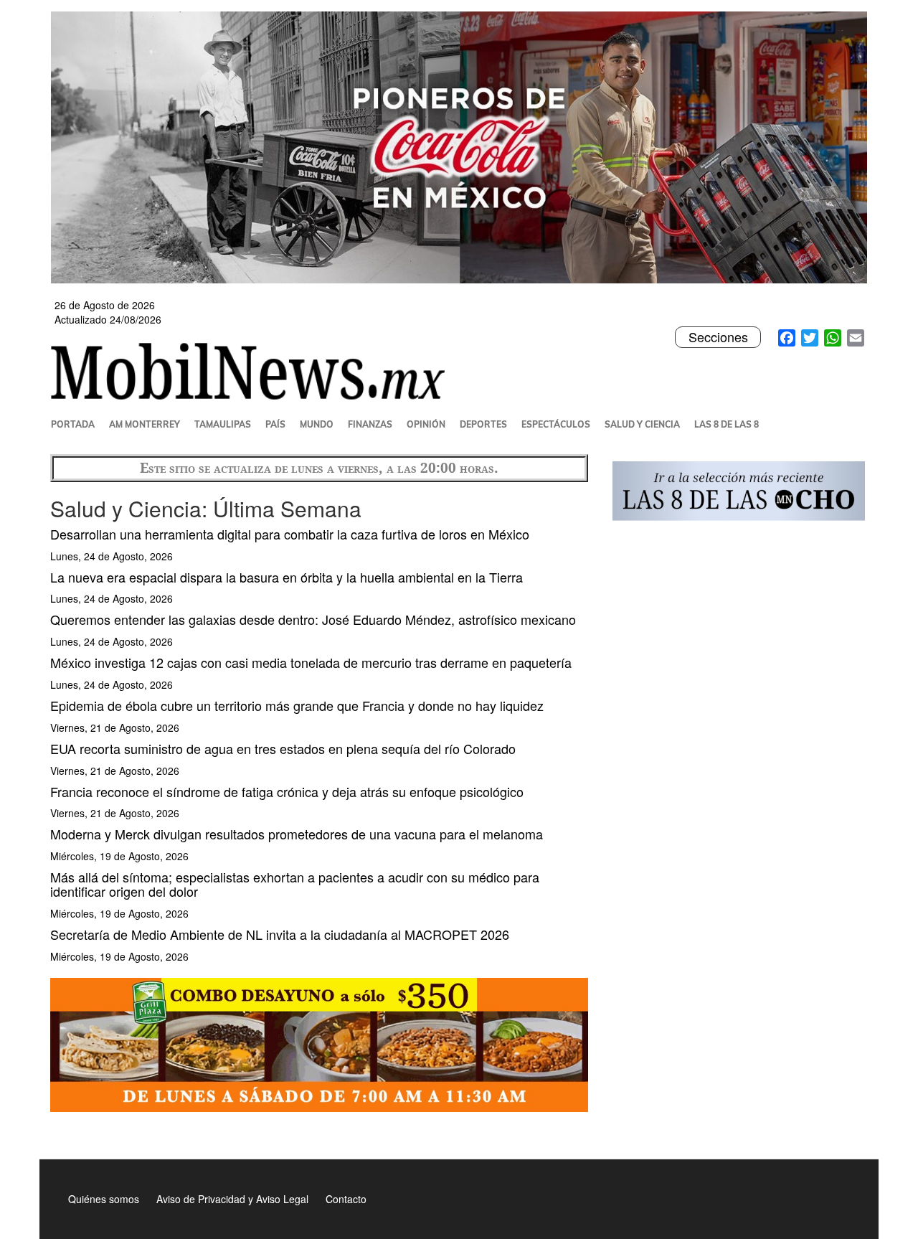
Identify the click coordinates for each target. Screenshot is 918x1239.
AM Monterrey (144, 424)
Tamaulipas (222, 424)
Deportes (483, 424)
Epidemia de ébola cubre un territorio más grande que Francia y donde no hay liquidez (297, 705)
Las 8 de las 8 (726, 424)
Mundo (316, 424)
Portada (73, 424)
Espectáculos (555, 424)
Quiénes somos (103, 1199)
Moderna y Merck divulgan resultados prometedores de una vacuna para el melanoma (296, 833)
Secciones (718, 337)
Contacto (346, 1199)
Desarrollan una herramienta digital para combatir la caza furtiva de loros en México (289, 533)
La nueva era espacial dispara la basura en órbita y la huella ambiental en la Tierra (286, 576)
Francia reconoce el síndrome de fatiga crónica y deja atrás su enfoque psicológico (287, 791)
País (275, 424)
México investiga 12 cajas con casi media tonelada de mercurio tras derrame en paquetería (311, 662)
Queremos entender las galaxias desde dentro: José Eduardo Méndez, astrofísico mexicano (313, 619)
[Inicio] (253, 371)
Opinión (426, 424)
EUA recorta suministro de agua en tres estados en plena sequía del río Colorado (283, 748)
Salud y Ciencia (642, 424)
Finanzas (370, 424)
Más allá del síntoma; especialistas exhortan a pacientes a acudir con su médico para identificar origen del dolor (294, 883)
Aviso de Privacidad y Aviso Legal (232, 1199)
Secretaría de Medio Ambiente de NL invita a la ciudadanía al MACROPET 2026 (279, 934)
